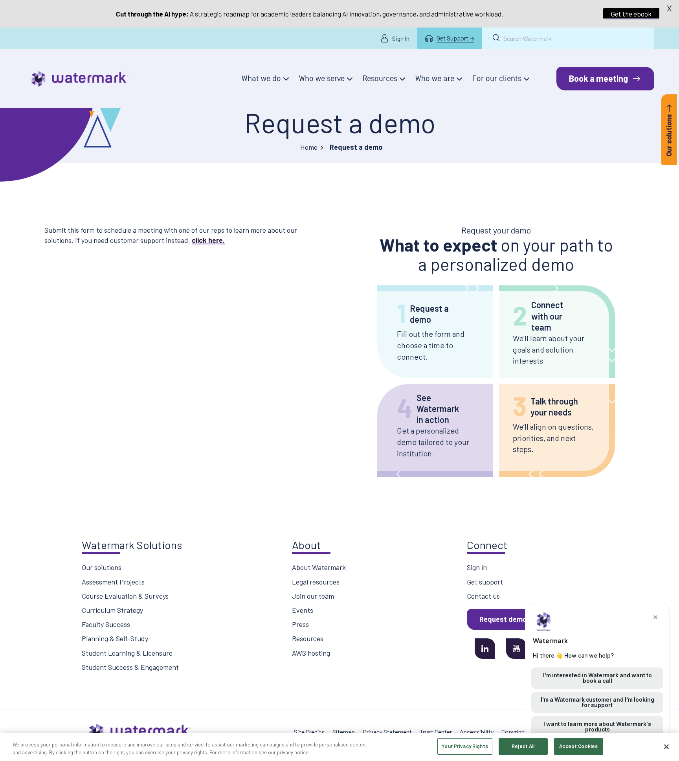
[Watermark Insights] (80, 79)
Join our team (313, 596)
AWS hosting (311, 653)
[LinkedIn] (485, 648)
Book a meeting (598, 78)
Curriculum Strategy (112, 610)
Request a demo (339, 122)
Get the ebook (631, 14)
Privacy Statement (387, 731)
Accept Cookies (578, 746)
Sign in (477, 567)
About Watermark (319, 567)
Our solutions (101, 567)
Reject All (523, 746)
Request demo (503, 619)
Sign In (400, 38)
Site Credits (309, 731)
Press (300, 624)
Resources (307, 638)
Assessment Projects (113, 581)
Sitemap (343, 731)
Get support (485, 581)
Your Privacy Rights (465, 746)
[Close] (666, 746)
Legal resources (316, 581)
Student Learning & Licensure (127, 653)
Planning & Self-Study (115, 638)
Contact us (483, 596)
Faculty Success (106, 624)
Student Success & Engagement (130, 667)
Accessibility (477, 731)
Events (302, 610)
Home (308, 147)
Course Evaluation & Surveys (125, 596)
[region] (339, 747)
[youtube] (516, 648)
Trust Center (436, 731)
